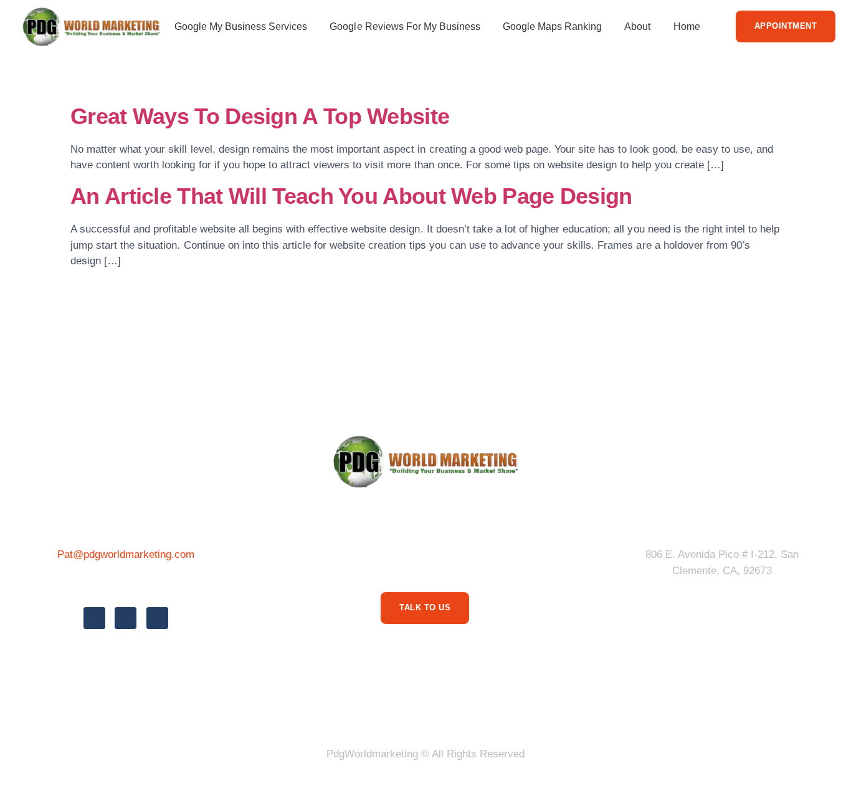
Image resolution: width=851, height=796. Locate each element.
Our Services (462, 706)
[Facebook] (94, 618)
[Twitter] (125, 618)
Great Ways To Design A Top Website (259, 116)
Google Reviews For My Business (405, 26)
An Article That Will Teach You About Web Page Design (351, 196)
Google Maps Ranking (552, 26)
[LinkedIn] (157, 618)
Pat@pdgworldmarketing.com (126, 554)
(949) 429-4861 (125, 582)
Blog (528, 706)
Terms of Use (375, 706)
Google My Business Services (241, 26)
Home (686, 26)
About (637, 26)
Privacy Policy (284, 706)
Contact (581, 706)
